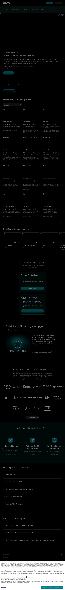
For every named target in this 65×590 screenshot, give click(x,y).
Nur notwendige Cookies (47, 587)
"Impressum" (30, 577)
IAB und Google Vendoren (6, 583)
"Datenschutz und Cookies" (21, 577)
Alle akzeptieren (58, 587)
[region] (32, 575)
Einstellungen (3, 587)
